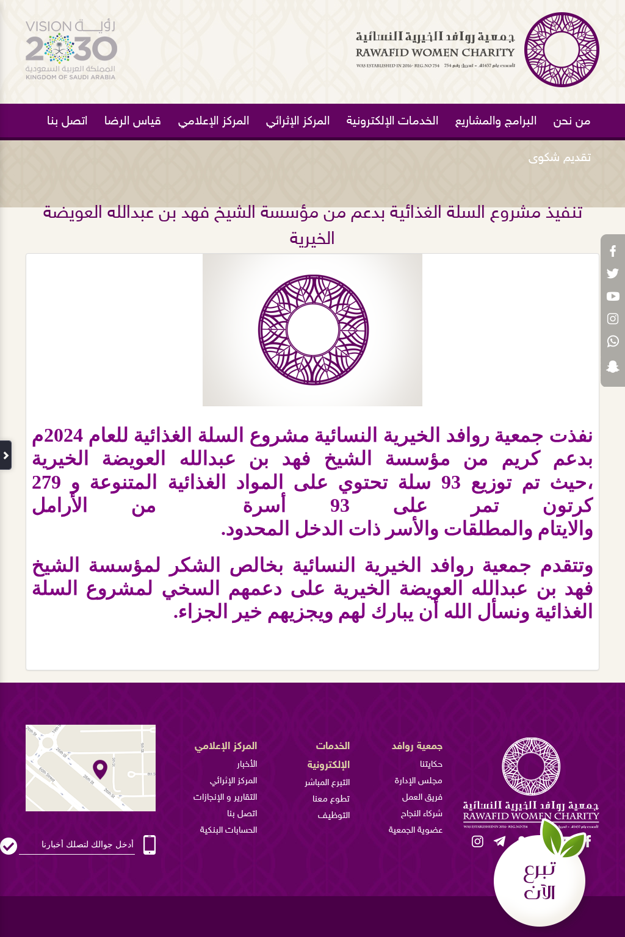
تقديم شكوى (560, 158)
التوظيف (334, 816)
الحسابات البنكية (228, 830)
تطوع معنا (331, 799)
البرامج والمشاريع (495, 121)
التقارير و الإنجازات (225, 797)
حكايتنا (431, 764)
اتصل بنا (67, 121)
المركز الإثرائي (298, 121)
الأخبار (247, 764)
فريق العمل (422, 797)
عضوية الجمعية (416, 830)
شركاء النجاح (422, 814)
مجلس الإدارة (419, 781)
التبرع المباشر (327, 783)
